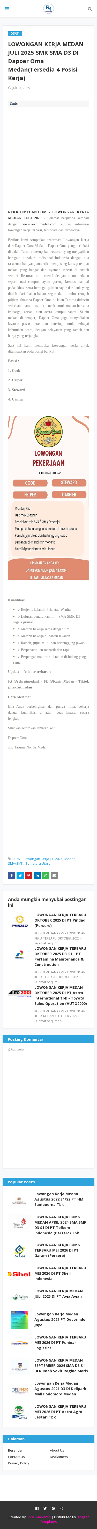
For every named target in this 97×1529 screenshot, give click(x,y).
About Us (57, 1450)
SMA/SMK (15, 863)
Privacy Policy (18, 1463)
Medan (70, 858)
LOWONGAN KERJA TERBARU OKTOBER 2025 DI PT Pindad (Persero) (60, 920)
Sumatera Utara (37, 863)
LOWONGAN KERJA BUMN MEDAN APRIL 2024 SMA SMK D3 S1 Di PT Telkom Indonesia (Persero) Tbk (60, 1224)
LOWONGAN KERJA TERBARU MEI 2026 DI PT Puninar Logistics (60, 1342)
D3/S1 (17, 858)
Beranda (15, 1450)
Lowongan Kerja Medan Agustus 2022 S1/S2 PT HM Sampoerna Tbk (58, 1199)
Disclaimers (59, 1456)
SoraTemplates (39, 1517)
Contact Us (16, 1456)
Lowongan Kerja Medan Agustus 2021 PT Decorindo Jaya (59, 1319)
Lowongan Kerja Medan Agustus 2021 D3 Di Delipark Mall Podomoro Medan (60, 1388)
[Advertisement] (48, 157)
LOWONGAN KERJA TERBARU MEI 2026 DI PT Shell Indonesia (60, 1273)
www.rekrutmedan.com (39, 224)
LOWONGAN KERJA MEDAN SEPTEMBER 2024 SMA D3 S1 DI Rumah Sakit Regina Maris (61, 1365)
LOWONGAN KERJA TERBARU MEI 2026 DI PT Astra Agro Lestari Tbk (60, 1412)
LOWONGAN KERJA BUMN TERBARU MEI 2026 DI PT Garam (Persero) (57, 1250)
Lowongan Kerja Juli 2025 (43, 858)
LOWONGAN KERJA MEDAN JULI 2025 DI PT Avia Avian (58, 1293)
